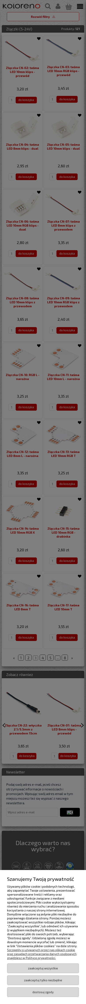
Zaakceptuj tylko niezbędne (43, 980)
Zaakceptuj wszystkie (43, 968)
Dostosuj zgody (43, 992)
